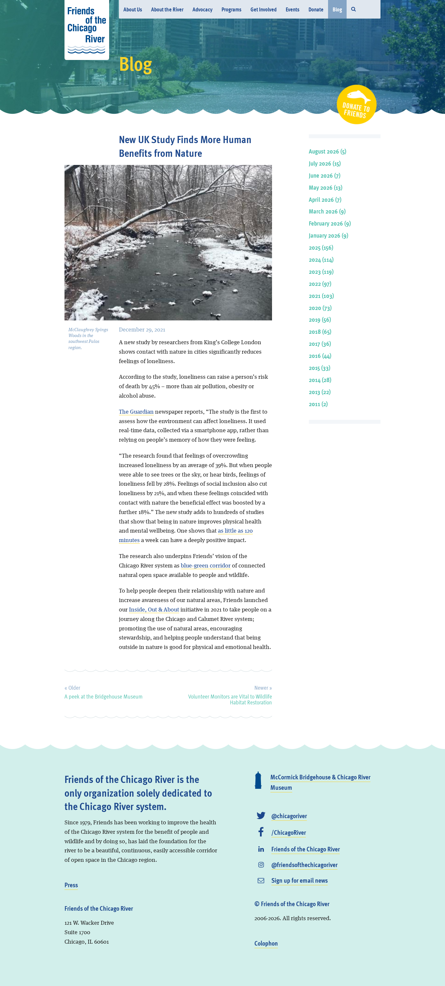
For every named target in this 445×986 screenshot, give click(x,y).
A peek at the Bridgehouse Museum (104, 691)
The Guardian (136, 412)
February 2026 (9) (330, 223)
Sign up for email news (299, 880)
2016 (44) (320, 355)
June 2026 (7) (324, 175)
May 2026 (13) (325, 187)
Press (71, 885)
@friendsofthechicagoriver (304, 864)
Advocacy (202, 9)
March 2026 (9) (327, 211)
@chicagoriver (289, 815)
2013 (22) (320, 391)
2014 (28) (320, 379)
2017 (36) (320, 343)
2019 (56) (320, 319)
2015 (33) (319, 367)
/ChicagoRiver (288, 832)
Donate (316, 9)
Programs (231, 9)
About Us (132, 9)
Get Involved (264, 9)
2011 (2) (318, 403)
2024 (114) (321, 259)
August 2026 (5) (327, 151)
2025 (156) (321, 247)
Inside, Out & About (154, 610)
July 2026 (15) (325, 163)
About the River (167, 9)
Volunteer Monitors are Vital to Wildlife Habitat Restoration (230, 694)
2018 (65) (320, 331)
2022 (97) (320, 283)
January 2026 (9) (328, 235)
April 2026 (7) (325, 199)
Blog (337, 9)
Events (292, 9)
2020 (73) (320, 307)
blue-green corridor (206, 566)
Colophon (266, 943)
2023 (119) (321, 271)
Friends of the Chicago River (305, 849)
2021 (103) (321, 295)
